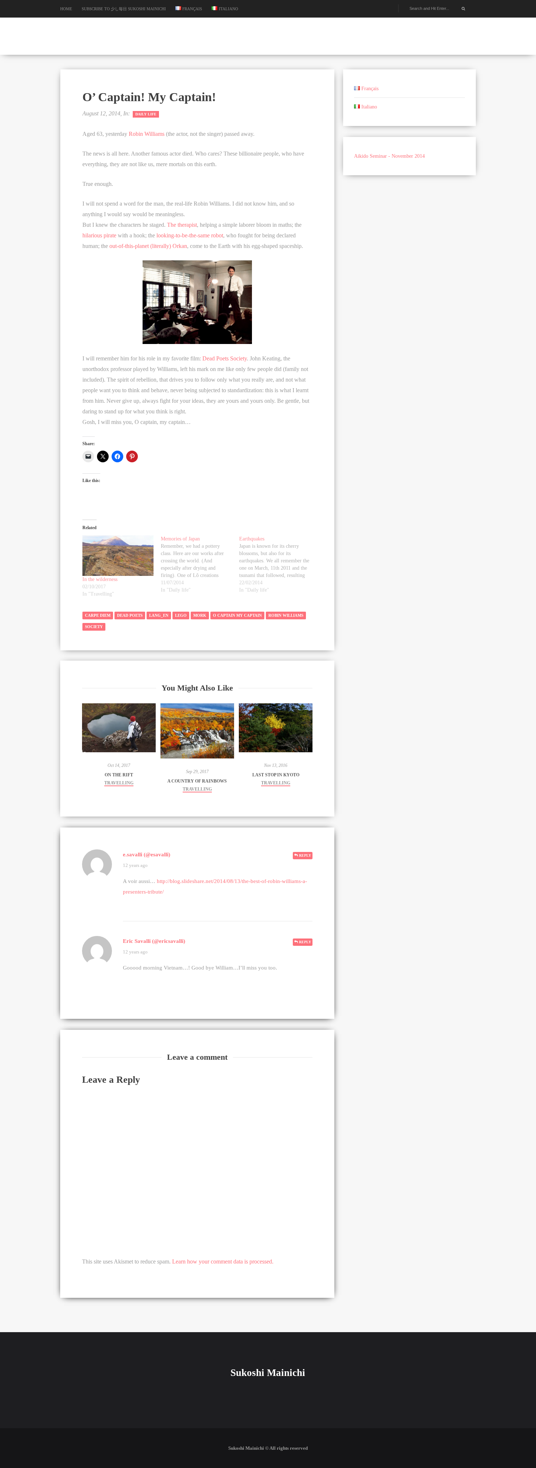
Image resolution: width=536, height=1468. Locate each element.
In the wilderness (99, 579)
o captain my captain (237, 615)
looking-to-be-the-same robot (189, 235)
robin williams (285, 615)
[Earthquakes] (278, 564)
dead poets (130, 615)
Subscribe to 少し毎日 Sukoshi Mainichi (124, 9)
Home (66, 9)
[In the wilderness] (118, 555)
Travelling (118, 782)
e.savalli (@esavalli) (146, 854)
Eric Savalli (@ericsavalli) (154, 941)
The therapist (182, 225)
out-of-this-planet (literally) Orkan (148, 246)
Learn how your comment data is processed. (222, 1261)
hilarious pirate (99, 235)
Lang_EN (158, 615)
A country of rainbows (197, 781)
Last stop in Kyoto (275, 774)
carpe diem (97, 615)
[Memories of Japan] (200, 564)
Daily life (145, 114)
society (94, 626)
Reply (304, 855)
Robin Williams (146, 134)
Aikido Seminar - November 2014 (389, 156)
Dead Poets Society (224, 358)
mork (199, 615)
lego (181, 615)
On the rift (119, 774)
